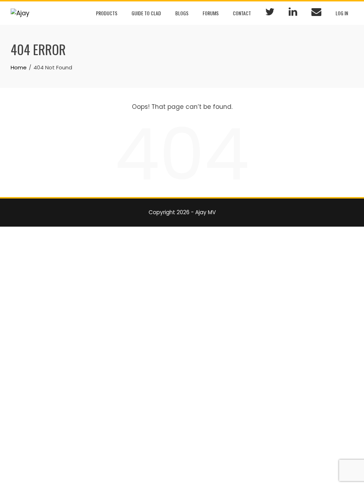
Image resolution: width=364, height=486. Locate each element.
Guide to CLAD (146, 13)
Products (106, 13)
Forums (211, 13)
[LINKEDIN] (293, 13)
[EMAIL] (316, 13)
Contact (242, 13)
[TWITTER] (270, 13)
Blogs (181, 13)
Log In (342, 13)
